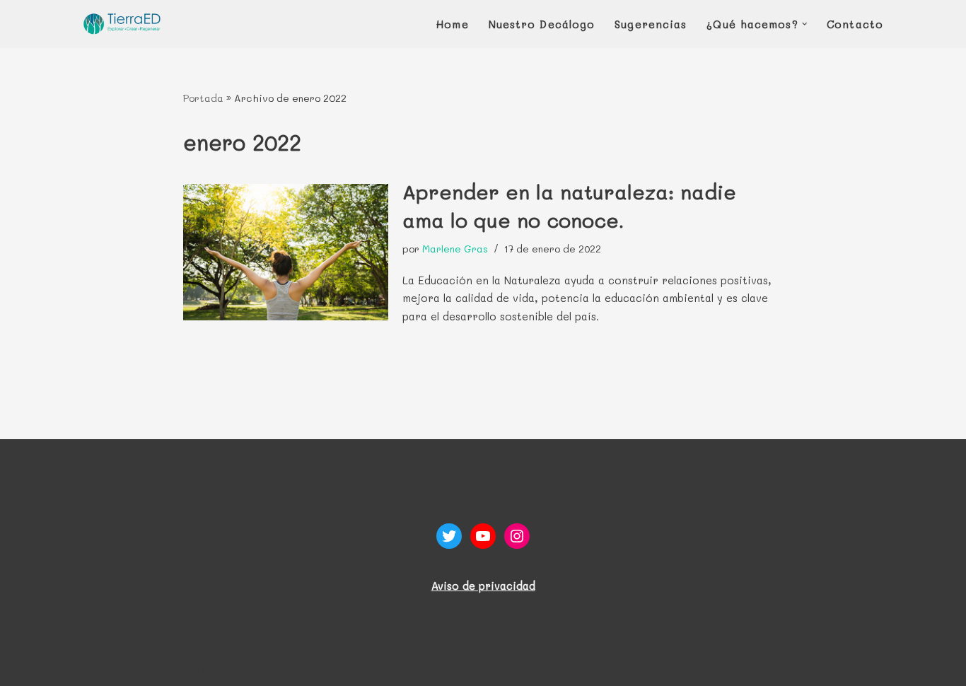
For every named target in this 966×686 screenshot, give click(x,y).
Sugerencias (651, 24)
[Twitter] (449, 536)
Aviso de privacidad (483, 586)
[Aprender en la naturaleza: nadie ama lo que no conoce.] (285, 252)
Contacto (855, 24)
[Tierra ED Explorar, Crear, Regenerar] (122, 24)
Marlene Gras (455, 249)
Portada (203, 98)
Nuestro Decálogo (542, 24)
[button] (805, 24)
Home (452, 24)
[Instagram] (517, 536)
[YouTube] (483, 536)
